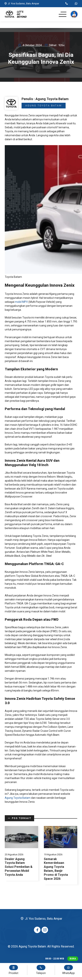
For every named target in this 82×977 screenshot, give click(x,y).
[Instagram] (45, 930)
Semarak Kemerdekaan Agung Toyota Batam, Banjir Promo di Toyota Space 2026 (56, 868)
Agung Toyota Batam (43, 105)
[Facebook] (37, 930)
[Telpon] (66, 3)
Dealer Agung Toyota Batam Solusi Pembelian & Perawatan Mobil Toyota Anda (18, 867)
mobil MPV (21, 301)
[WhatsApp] (76, 3)
